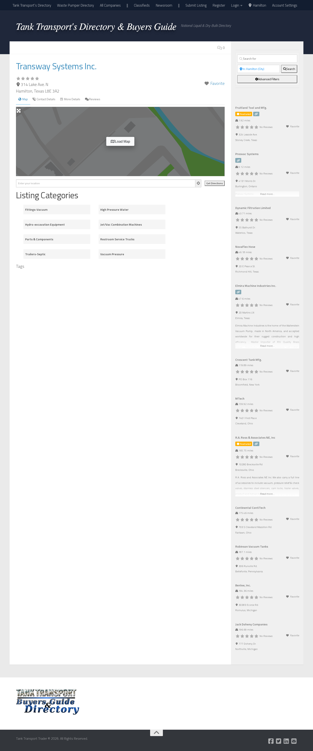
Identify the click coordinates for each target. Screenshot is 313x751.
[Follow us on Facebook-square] (271, 741)
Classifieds (142, 5)
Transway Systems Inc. (56, 66)
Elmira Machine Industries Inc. (255, 285)
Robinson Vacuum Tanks (251, 546)
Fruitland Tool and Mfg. (251, 107)
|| (127, 5)
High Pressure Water (114, 209)
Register (218, 5)
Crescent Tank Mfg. (248, 359)
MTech (239, 398)
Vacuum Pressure (112, 254)
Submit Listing (196, 5)
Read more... (267, 346)
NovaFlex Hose (245, 246)
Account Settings (284, 5)
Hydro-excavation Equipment (45, 224)
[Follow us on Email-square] (294, 741)
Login (235, 5)
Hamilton (259, 5)
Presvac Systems (246, 154)
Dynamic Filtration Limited (253, 208)
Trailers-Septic (35, 254)
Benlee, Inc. (243, 585)
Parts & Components (39, 239)
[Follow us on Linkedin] (286, 741)
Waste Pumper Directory (75, 5)
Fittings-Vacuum (36, 209)
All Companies (110, 5)
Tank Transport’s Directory (32, 5)
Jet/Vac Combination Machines (121, 224)
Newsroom (164, 5)
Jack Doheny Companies (251, 624)
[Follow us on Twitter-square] (279, 741)
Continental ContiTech (250, 507)
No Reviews (266, 127)
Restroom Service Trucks (117, 239)
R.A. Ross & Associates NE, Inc (255, 437)
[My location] (198, 183)
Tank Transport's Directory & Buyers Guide (96, 25)
